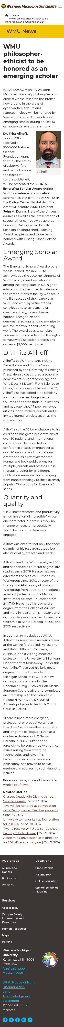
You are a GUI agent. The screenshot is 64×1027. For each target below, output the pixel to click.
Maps (6, 935)
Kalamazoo (43, 874)
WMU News (22, 31)
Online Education (46, 881)
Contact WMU (14, 973)
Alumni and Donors (9, 870)
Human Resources (14, 928)
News (15, 15)
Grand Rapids (44, 868)
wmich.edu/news (15, 785)
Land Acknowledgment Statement (17, 996)
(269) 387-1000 (14, 969)
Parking (7, 941)
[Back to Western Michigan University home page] (29, 6)
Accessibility (10, 907)
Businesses (9, 878)
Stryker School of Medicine (46, 889)
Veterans (8, 885)
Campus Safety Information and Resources (13, 918)
